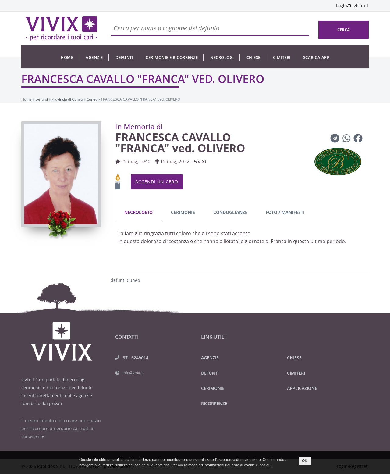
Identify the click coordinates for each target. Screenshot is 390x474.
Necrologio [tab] (138, 212)
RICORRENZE (214, 403)
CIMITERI (296, 373)
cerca (343, 29)
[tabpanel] (239, 239)
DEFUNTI (210, 373)
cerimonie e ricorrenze (172, 57)
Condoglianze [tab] (230, 212)
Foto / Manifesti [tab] (285, 212)
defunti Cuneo (125, 280)
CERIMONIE (213, 388)
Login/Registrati (352, 6)
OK (304, 461)
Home (67, 57)
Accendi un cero (156, 182)
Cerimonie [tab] (183, 212)
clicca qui (263, 465)
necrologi (222, 57)
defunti (124, 57)
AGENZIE (210, 358)
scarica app (316, 57)
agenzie (94, 57)
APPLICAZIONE (302, 388)
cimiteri (282, 57)
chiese (253, 57)
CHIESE (294, 358)
